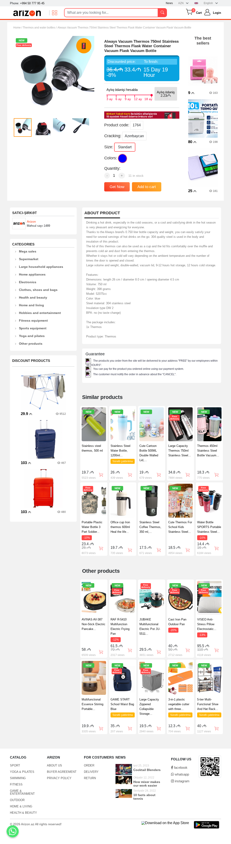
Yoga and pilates (32, 336)
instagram (181, 781)
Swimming (18, 778)
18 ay (148, 98)
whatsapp (181, 774)
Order (89, 765)
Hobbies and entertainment (40, 313)
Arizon (31, 221)
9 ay (128, 98)
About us (54, 765)
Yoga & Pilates (22, 771)
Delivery (91, 771)
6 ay (119, 98)
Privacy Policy (59, 778)
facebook (180, 767)
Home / (18, 27)
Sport (15, 765)
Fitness (16, 784)
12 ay (138, 98)
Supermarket (28, 259)
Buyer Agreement (61, 771)
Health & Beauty (23, 812)
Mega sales (27, 251)
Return (90, 778)
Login (217, 12)
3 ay (109, 98)
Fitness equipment (33, 320)
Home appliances (32, 274)
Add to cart (146, 187)
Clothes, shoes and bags (38, 290)
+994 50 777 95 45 (32, 3)
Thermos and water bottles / (40, 27)
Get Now (117, 187)
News (169, 3)
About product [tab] (102, 213)
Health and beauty (33, 297)
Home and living (31, 305)
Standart (125, 147)
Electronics (27, 282)
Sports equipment (32, 328)
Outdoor (17, 800)
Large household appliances (41, 267)
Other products (30, 343)
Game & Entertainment (22, 792)
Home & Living (21, 806)
